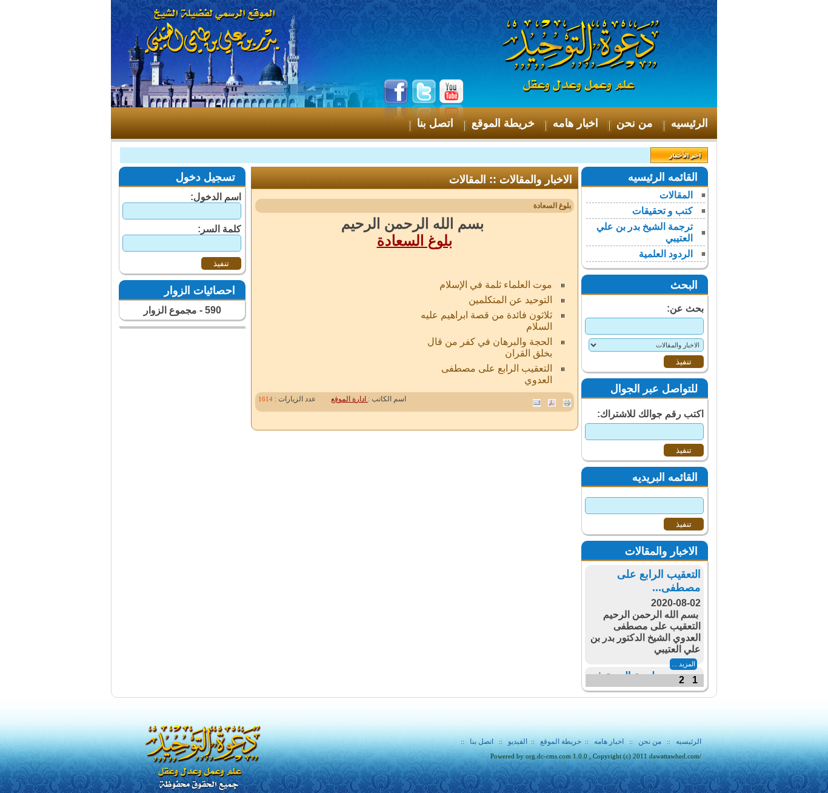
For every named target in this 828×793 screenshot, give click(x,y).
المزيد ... (683, 664)
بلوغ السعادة (415, 241)
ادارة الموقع (349, 399)
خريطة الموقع (560, 741)
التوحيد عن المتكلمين (510, 300)
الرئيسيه (688, 741)
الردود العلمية (666, 254)
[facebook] (396, 116)
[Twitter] (424, 116)
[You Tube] (451, 116)
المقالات (676, 195)
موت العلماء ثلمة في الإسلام (495, 284)
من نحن (649, 741)
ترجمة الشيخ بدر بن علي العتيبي (644, 232)
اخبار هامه (608, 741)
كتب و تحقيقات (662, 211)
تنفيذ (221, 263)
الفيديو (517, 741)
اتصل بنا (481, 741)
